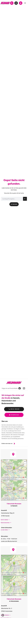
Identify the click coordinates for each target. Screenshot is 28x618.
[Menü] (25, 3)
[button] (3, 615)
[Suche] (25, 199)
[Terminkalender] (11, 3)
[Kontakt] (16, 3)
